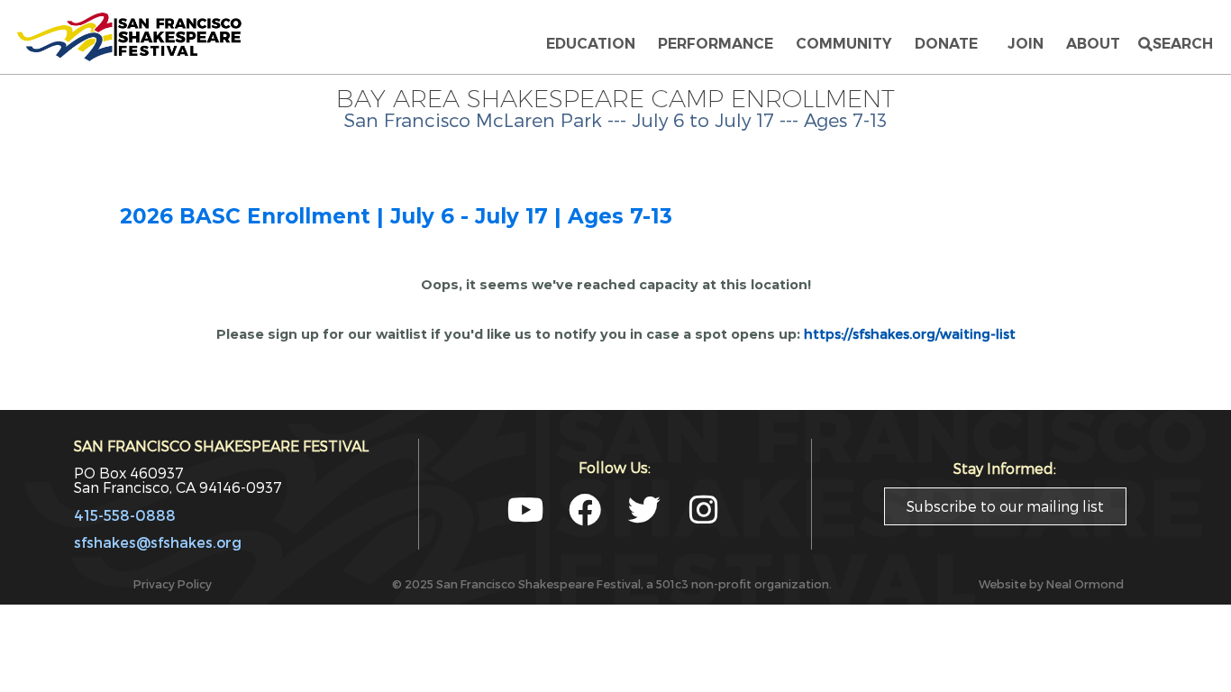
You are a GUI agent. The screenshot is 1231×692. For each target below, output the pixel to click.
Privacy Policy (172, 583)
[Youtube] (525, 510)
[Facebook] (585, 510)
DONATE (950, 43)
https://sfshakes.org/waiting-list (910, 333)
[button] (1175, 44)
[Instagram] (704, 510)
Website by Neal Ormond (1051, 583)
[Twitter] (644, 510)
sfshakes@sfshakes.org (158, 542)
